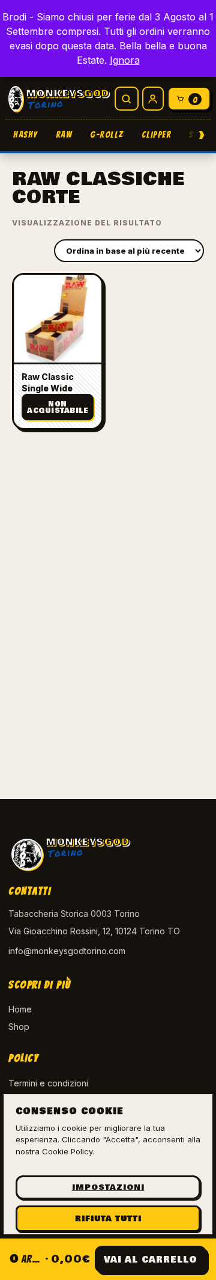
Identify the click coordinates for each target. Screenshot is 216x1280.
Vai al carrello (150, 1259)
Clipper (157, 134)
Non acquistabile (57, 407)
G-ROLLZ (107, 134)
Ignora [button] (125, 60)
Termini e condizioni (48, 1083)
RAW (64, 134)
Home (20, 1009)
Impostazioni (108, 1187)
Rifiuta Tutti (108, 1218)
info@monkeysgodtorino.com (66, 951)
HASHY (25, 134)
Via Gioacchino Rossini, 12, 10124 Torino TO (94, 931)
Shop (18, 1026)
